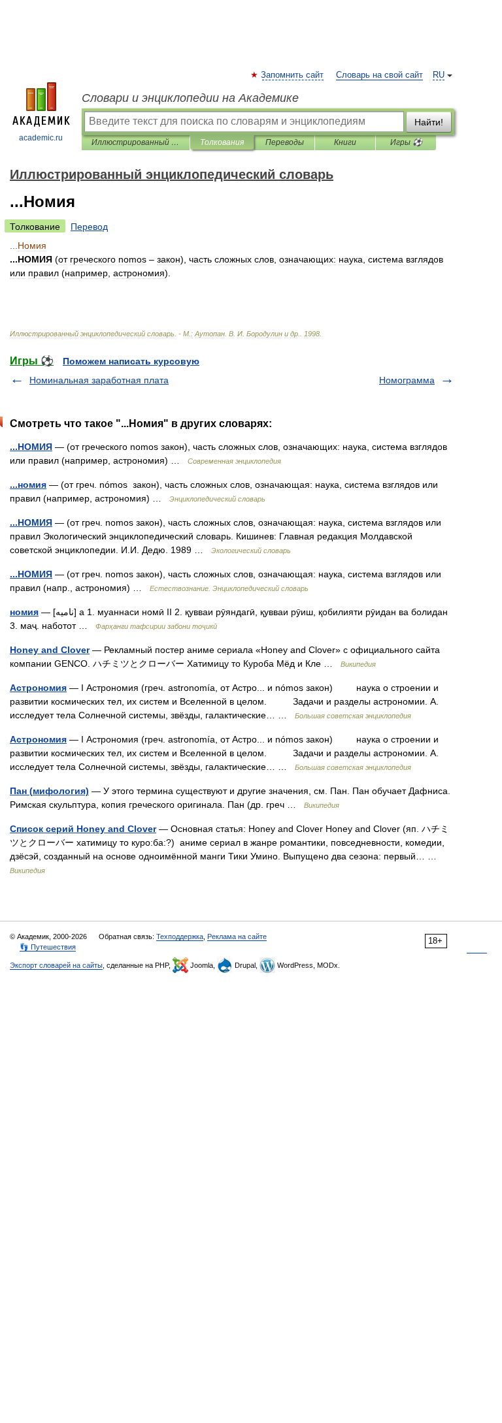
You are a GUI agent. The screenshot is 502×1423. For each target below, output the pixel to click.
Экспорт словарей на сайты (56, 965)
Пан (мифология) (49, 791)
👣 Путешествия (48, 947)
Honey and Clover (50, 650)
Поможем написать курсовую (131, 361)
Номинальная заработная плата (99, 380)
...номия (28, 484)
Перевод (89, 226)
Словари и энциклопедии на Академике (190, 97)
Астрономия (38, 687)
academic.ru (41, 137)
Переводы (284, 142)
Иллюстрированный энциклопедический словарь (136, 142)
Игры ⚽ (406, 142)
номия (24, 612)
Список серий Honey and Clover (83, 828)
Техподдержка (179, 936)
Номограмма (407, 380)
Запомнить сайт (293, 75)
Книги (345, 142)
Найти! (428, 122)
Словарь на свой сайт (379, 75)
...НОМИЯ (31, 446)
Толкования (222, 142)
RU (438, 75)
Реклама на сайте (237, 936)
